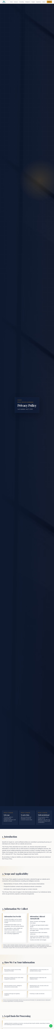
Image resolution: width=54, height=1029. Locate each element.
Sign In (49, 1)
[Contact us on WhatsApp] (50, 1025)
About (44, 1)
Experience (38, 1)
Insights (33, 1)
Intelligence (27, 1)
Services (16, 1)
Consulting (21, 1)
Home (11, 1)
